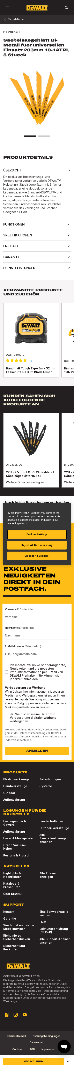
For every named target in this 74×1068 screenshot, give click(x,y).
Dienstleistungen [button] (19, 268)
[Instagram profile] (15, 1014)
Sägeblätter (16, 19)
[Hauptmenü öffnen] (7, 8)
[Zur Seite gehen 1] (30, 136)
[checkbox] (6, 672)
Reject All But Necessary (37, 545)
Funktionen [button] (14, 224)
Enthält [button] (11, 246)
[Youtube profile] (24, 1014)
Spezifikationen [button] (17, 235)
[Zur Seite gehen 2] (44, 136)
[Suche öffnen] (66, 8)
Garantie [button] (11, 257)
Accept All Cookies (37, 555)
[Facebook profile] (6, 1014)
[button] (68, 1061)
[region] (37, 344)
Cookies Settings (37, 534)
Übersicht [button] (12, 170)
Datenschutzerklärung (32, 733)
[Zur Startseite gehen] (37, 8)
